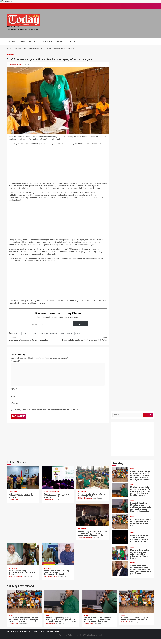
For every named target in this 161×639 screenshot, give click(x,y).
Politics (33, 41)
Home (9, 631)
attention (17, 333)
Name (14, 389)
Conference (34, 333)
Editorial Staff (13, 500)
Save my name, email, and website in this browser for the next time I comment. (46, 410)
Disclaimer (54, 631)
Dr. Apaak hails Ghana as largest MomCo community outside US (120, 521)
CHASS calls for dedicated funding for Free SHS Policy (84, 339)
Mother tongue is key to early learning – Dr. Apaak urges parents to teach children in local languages (120, 490)
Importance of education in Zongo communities (28, 339)
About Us (17, 631)
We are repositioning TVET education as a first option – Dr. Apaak (23, 554)
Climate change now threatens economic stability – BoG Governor (58, 477)
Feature (71, 41)
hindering (53, 333)
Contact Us (26, 631)
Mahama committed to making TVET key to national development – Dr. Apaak (58, 554)
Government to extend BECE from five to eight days (92, 477)
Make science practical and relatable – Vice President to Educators (23, 477)
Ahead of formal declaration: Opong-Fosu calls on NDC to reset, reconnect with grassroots (120, 568)
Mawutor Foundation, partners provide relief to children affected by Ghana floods (120, 553)
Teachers (70, 333)
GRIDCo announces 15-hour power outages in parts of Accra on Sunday (120, 537)
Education (47, 41)
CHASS (25, 333)
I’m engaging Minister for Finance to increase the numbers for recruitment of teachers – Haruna (92, 515)
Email (14, 396)
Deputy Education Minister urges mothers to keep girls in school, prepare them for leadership (120, 506)
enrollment (44, 333)
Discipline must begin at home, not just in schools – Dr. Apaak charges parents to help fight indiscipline (120, 474)
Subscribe (80, 325)
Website (14, 403)
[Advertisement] (57, 164)
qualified (62, 333)
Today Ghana (13, 27)
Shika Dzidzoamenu (15, 64)
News (22, 41)
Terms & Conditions (41, 631)
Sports (59, 41)
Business (11, 41)
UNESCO (78, 333)
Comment (15, 361)
